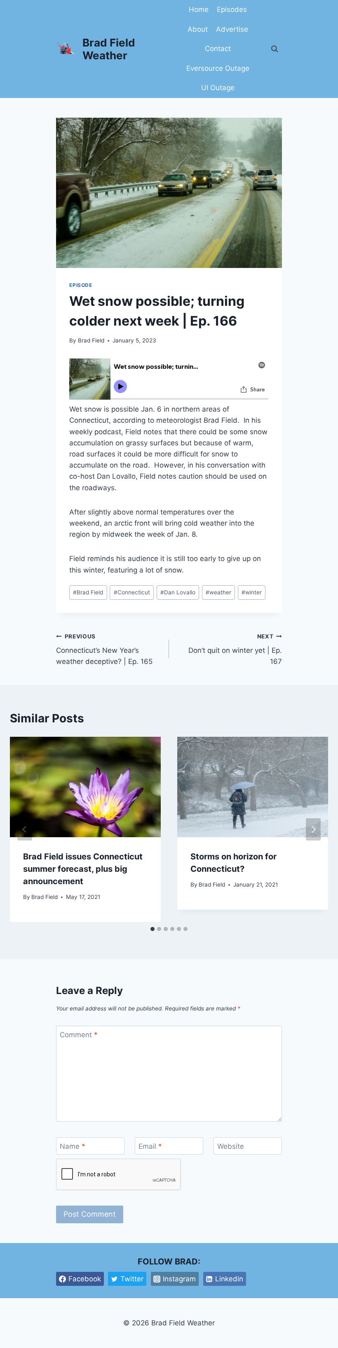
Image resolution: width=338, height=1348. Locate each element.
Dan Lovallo (177, 592)
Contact (218, 48)
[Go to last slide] (24, 829)
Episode (80, 285)
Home (199, 9)
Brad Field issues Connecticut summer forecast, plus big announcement (83, 869)
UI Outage (218, 88)
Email (150, 1146)
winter (252, 592)
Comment (79, 1035)
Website (230, 1146)
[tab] (152, 929)
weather (218, 592)
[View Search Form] (274, 49)
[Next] (313, 829)
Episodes (232, 9)
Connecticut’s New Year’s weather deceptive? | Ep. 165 (104, 649)
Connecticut (132, 592)
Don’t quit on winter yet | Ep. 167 (235, 649)
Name (72, 1146)
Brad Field (91, 340)
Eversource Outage (217, 68)
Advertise (232, 29)
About (198, 29)
